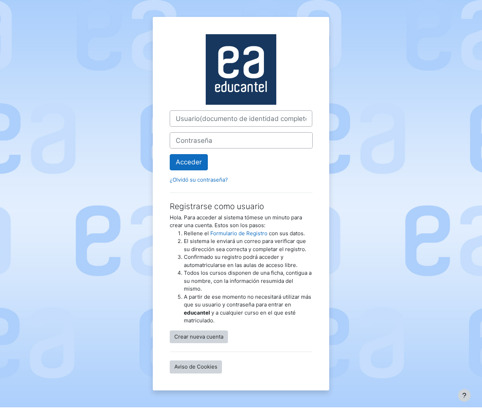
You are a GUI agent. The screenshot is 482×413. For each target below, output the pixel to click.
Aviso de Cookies (195, 366)
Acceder (189, 162)
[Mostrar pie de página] (464, 395)
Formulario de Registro (238, 233)
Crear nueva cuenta (198, 336)
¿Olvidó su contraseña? (199, 179)
